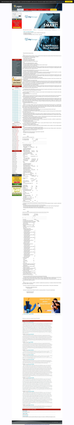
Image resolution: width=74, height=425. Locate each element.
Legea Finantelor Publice (16, 65)
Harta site (15, 422)
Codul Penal (14, 70)
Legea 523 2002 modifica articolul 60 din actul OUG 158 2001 (16, 115)
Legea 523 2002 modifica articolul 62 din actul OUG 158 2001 (16, 117)
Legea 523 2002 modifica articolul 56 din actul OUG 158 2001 (16, 97)
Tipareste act (55, 29)
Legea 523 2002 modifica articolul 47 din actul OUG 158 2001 (16, 114)
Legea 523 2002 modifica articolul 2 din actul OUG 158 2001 (16, 90)
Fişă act (35, 29)
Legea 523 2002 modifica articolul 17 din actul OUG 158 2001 (16, 102)
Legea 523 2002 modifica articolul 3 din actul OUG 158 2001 (16, 92)
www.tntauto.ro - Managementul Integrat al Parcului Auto (25, 11)
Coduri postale (27, 424)
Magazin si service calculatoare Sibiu (44, 424)
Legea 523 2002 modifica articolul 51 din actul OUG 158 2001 (16, 94)
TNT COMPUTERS (55, 422)
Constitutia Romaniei (16, 72)
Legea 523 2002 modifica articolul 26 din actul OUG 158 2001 (16, 105)
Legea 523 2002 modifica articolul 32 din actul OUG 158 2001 (16, 110)
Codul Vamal (15, 71)
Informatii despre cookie (24, 422)
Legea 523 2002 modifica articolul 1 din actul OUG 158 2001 (16, 119)
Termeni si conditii (19, 422)
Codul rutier (14, 73)
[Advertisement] (17, 44)
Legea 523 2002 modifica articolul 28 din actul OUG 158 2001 (16, 109)
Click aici (17, 17)
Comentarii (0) (41, 29)
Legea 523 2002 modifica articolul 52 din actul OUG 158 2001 (16, 95)
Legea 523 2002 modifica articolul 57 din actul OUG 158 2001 (16, 99)
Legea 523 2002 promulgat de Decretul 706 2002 (15, 125)
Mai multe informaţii (60, 1)
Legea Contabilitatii (16, 63)
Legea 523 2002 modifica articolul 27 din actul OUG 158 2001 (16, 107)
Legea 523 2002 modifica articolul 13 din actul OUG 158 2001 (16, 100)
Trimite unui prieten (48, 29)
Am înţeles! (69, 1)
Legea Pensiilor (15, 64)
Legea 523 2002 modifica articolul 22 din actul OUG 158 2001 (16, 104)
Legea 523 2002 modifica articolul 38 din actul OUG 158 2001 (16, 112)
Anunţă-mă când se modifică (28, 29)
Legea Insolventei (15, 66)
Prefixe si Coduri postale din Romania (34, 424)
